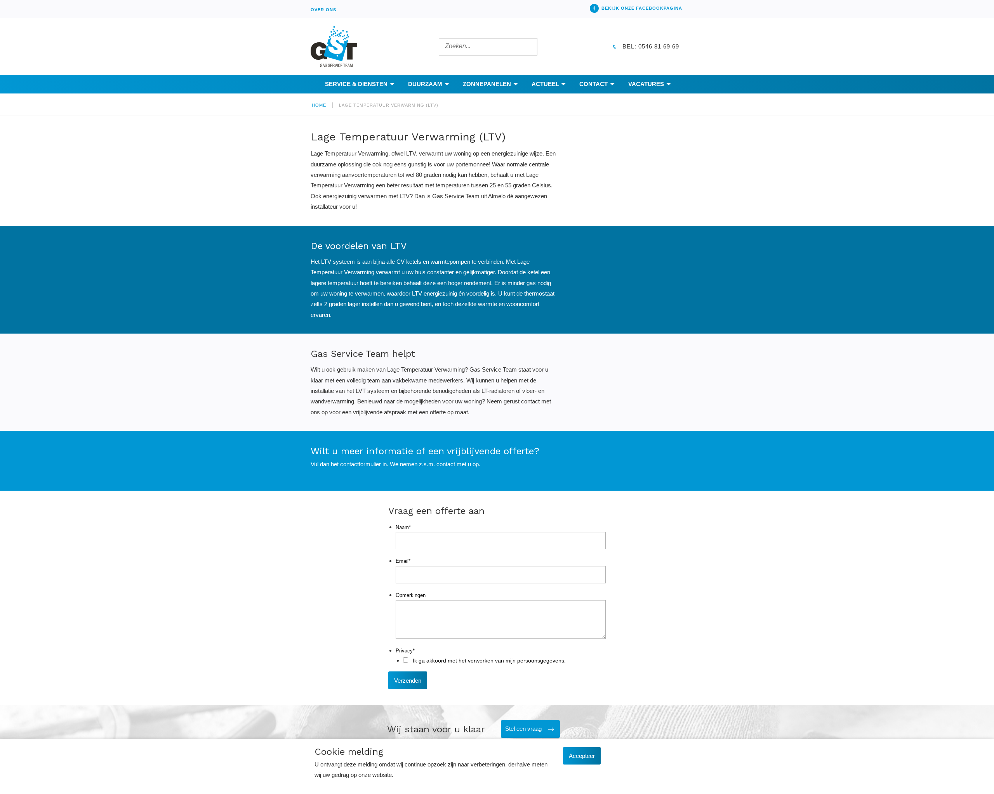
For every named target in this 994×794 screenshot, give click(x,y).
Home (319, 105)
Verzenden (407, 680)
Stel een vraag (523, 728)
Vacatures (646, 84)
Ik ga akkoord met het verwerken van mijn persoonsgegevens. (489, 660)
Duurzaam (425, 84)
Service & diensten (356, 84)
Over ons (323, 9)
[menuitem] (323, 9)
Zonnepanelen (487, 84)
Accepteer (582, 755)
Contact (593, 84)
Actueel (545, 84)
